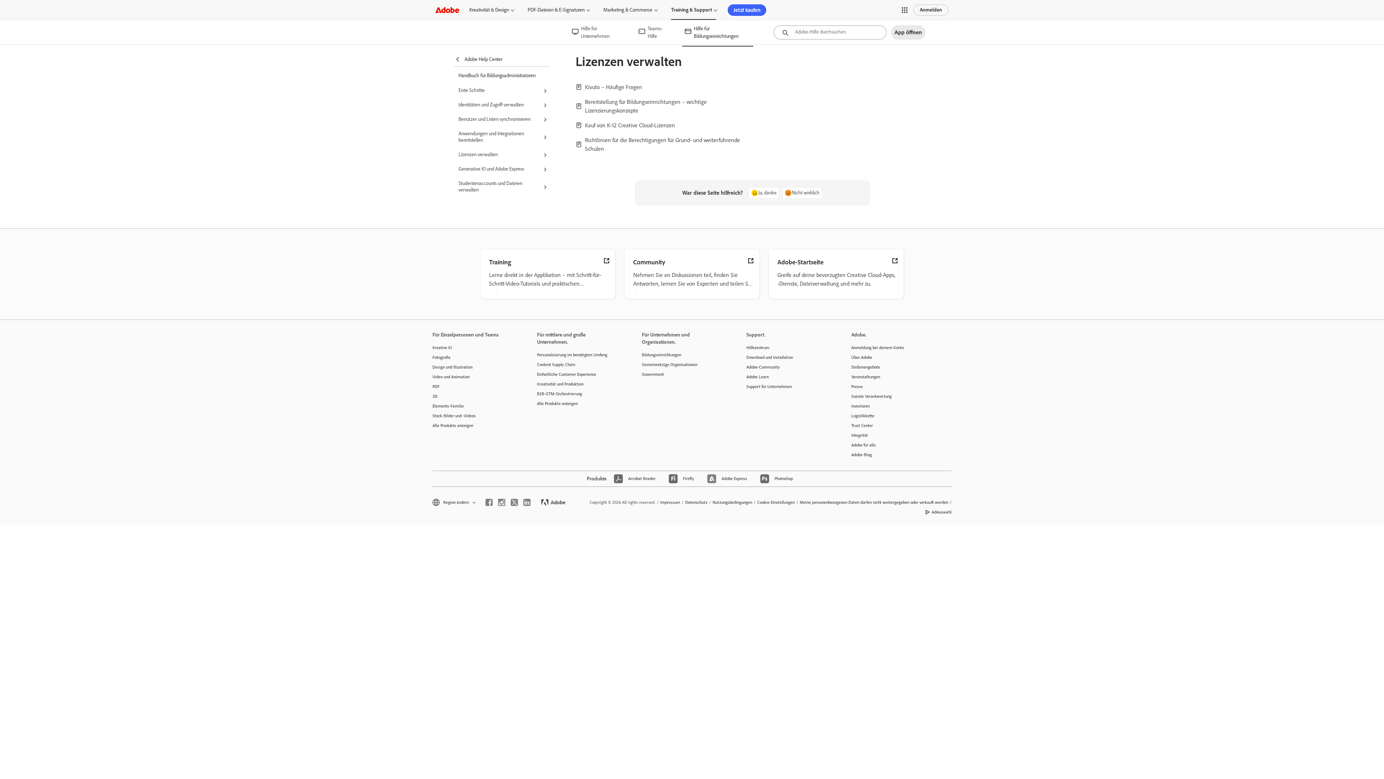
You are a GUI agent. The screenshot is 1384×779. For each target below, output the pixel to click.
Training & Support (691, 10)
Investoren (860, 406)
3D (435, 396)
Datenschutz (696, 502)
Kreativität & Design (489, 10)
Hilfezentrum (757, 347)
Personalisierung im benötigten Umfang (572, 354)
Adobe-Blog (861, 454)
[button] (904, 10)
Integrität (859, 435)
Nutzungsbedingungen (732, 502)
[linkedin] (527, 502)
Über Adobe (861, 357)
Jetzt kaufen (746, 10)
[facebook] (489, 502)
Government (653, 374)
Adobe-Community (763, 367)
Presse (857, 386)
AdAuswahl (942, 512)
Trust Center (862, 425)
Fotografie (441, 357)
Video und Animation (451, 376)
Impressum (670, 502)
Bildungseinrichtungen (661, 354)
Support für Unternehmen (769, 386)
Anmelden (931, 10)
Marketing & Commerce (627, 10)
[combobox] (830, 32)
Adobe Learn (757, 376)
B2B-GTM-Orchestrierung (559, 393)
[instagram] (501, 502)
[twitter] (514, 502)
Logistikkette (862, 415)
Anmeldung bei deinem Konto (877, 347)
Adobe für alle (863, 445)
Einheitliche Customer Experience (566, 374)
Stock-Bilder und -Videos (454, 415)
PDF (436, 386)
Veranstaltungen (865, 376)
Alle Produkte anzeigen (452, 425)
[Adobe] (447, 10)
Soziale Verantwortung (871, 396)
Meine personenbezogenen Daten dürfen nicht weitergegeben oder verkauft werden (874, 502)
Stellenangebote (865, 367)
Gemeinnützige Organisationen (669, 364)
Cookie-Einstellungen (776, 502)
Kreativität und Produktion (560, 384)
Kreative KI (442, 347)
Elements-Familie (448, 406)
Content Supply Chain (556, 364)
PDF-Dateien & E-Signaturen (556, 10)
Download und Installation (769, 357)
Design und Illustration (452, 367)
